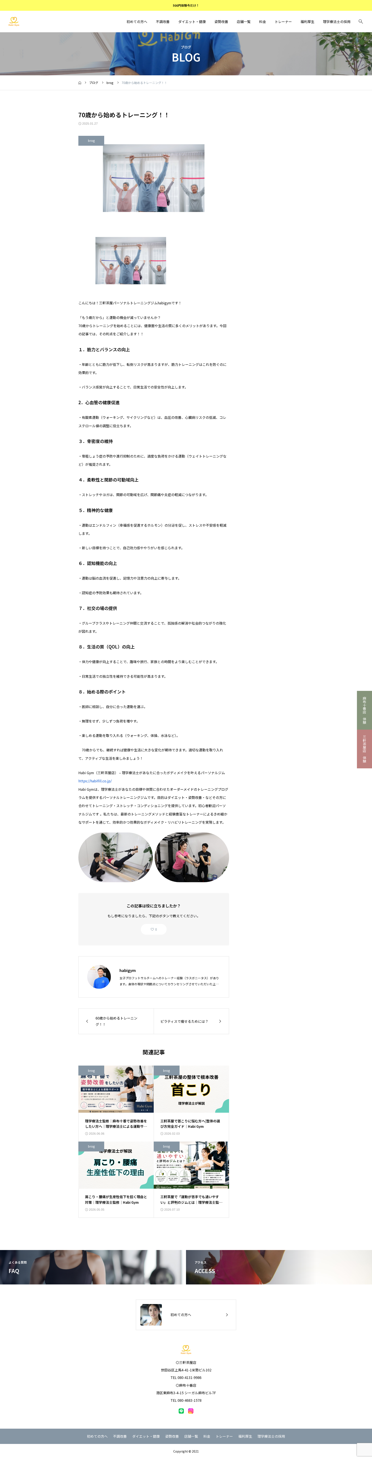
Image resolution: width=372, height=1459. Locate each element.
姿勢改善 (221, 21)
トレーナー (283, 21)
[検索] (361, 21)
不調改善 (163, 21)
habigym (127, 970)
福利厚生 (307, 21)
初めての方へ (137, 21)
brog (91, 140)
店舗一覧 (244, 21)
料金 (262, 21)
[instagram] (190, 1411)
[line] (181, 1411)
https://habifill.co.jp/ (95, 780)
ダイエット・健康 (192, 21)
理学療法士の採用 (336, 21)
